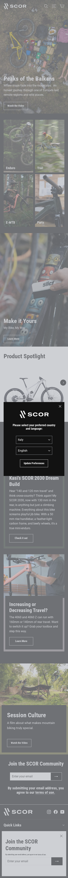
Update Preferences (34, 463)
